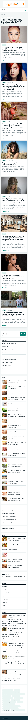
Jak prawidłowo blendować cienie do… (10, 522)
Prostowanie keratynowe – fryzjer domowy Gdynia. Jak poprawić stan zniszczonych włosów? (13, 314)
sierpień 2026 (5, 586)
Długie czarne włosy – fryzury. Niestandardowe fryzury (11, 163)
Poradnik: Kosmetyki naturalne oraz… (10, 352)
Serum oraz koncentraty (7, 362)
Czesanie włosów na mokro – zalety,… (10, 519)
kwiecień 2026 (5, 599)
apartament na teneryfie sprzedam (9, 549)
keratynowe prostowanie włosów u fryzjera (10, 708)
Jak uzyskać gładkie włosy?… (8, 513)
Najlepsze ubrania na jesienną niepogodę (16, 475)
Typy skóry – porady (6, 365)
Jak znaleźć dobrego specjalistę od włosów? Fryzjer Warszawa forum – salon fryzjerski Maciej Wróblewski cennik (13, 238)
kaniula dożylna (11, 704)
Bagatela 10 (6, 718)
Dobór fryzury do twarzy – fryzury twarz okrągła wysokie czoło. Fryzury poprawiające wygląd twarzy (13, 200)
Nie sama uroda (5, 346)
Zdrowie (4, 371)
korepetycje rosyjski (6, 710)
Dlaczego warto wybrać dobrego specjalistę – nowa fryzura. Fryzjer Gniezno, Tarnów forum (12, 49)
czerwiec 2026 (5, 592)
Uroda (4, 82)
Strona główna (3, 14)
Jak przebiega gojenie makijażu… (9, 516)
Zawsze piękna (11, 403)
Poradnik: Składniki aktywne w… (9, 356)
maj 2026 (4, 596)
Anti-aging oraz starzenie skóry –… (9, 343)
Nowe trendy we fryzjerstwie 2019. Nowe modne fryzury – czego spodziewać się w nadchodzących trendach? (13, 126)
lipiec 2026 (4, 589)
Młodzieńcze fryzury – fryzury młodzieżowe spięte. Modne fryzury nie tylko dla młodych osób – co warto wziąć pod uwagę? (14, 87)
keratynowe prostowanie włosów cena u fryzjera (11, 706)
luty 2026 (4, 605)
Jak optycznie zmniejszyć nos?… (9, 510)
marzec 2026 (5, 602)
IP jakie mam (5, 704)
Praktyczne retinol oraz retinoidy (9, 359)
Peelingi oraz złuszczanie (7, 349)
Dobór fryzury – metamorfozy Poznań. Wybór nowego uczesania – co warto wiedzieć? (13, 276)
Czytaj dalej (5, 60)
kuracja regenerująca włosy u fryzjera (18, 710)
